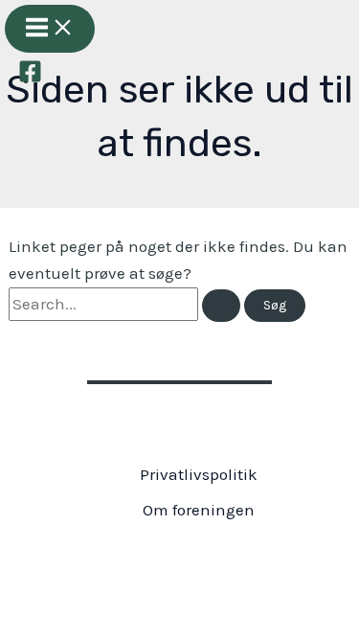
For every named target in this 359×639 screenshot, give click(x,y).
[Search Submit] (221, 305)
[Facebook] (30, 77)
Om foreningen (199, 509)
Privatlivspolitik (199, 474)
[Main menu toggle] (50, 29)
